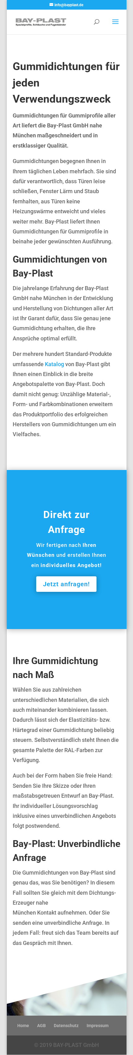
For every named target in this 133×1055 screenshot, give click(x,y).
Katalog (54, 364)
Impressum (98, 1025)
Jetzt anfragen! (66, 584)
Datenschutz (66, 1025)
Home (23, 1025)
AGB (41, 1025)
